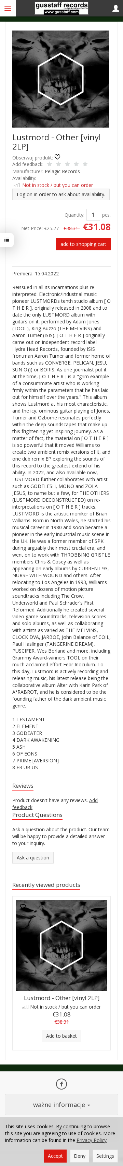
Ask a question (33, 857)
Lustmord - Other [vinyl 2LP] (61, 998)
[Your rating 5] (85, 164)
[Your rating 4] (76, 164)
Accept (55, 1156)
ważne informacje (60, 1104)
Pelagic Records (62, 171)
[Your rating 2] (58, 164)
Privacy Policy (92, 1140)
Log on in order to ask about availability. (61, 194)
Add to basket (61, 1036)
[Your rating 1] (49, 164)
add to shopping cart (83, 244)
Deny (79, 1156)
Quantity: (74, 215)
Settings (105, 1156)
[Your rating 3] (67, 164)
